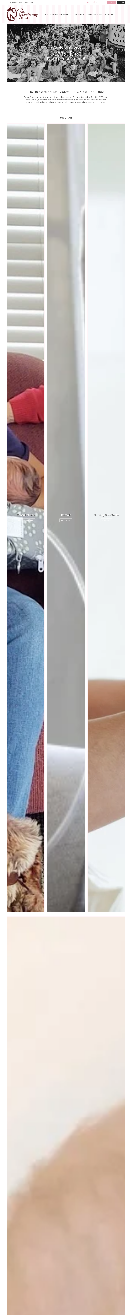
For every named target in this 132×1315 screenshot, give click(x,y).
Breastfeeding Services (60, 14)
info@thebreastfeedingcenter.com (20, 2)
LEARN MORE (66, 520)
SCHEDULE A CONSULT (25, 520)
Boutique (78, 14)
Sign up (111, 2)
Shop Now (106, 520)
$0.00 (98, 2)
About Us (109, 14)
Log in (121, 2)
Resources (91, 14)
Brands (100, 14)
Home (45, 14)
